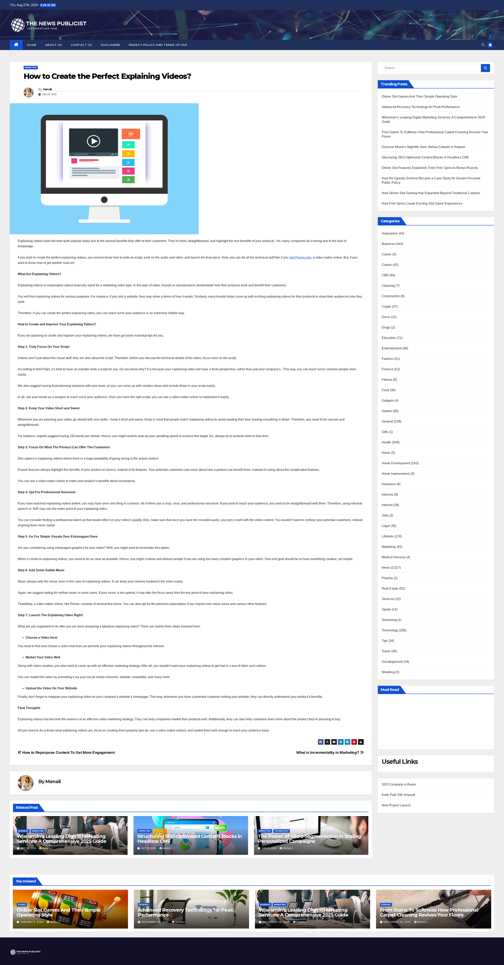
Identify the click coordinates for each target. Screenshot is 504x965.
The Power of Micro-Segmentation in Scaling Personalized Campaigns (309, 838)
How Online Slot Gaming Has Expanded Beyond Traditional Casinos (431, 193)
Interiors (387, 494)
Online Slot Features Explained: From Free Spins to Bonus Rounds (430, 167)
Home (31, 45)
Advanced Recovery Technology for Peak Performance (421, 107)
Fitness (387, 379)
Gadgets (388, 400)
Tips (385, 640)
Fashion (387, 358)
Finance (387, 369)
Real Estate (390, 588)
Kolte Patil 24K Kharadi (398, 795)
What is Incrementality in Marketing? (328, 752)
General (387, 421)
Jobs (385, 515)
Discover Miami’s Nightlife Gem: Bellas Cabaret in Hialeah (423, 147)
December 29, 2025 (276, 922)
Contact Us (81, 45)
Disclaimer (110, 45)
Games (387, 411)
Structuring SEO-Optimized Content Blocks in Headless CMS (189, 838)
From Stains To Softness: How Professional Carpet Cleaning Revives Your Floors (429, 912)
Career (387, 254)
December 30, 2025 (155, 922)
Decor (386, 317)
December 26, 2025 (397, 922)
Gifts (385, 432)
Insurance (389, 484)
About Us (53, 45)
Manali (47, 89)
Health (386, 442)
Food (385, 390)
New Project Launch (396, 805)
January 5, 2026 (32, 922)
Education (389, 338)
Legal (386, 526)
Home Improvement (396, 473)
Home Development (396, 463)
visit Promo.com (300, 257)
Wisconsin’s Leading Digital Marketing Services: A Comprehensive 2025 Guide (61, 838)
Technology (282, 831)
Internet (387, 505)
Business (23, 831)
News (386, 567)
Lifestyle (388, 536)
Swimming (389, 620)
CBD (385, 275)
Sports (386, 609)
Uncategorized (392, 661)
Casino (387, 264)
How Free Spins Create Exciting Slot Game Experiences (422, 203)
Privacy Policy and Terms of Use (158, 45)
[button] (483, 45)
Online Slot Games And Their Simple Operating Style (420, 96)
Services (388, 599)
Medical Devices (394, 557)
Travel (386, 651)
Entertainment (392, 348)
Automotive (390, 233)
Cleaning (388, 285)
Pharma (387, 578)
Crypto (386, 306)
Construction (391, 296)
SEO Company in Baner (399, 784)
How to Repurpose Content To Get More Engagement (68, 752)
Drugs (386, 327)
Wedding (388, 672)
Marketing (31, 67)
